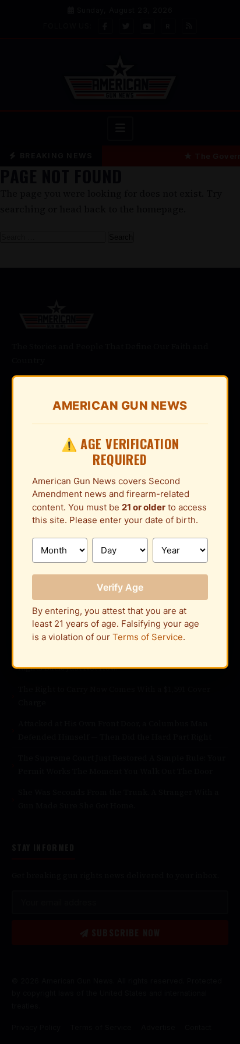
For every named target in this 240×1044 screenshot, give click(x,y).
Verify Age (120, 587)
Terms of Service (147, 636)
